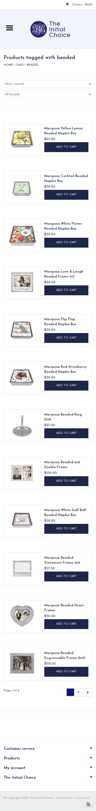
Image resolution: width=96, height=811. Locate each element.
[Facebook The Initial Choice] (44, 727)
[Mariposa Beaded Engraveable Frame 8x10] (22, 663)
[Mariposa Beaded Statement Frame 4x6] (22, 568)
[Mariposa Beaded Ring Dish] (22, 425)
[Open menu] (9, 28)
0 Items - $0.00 (81, 4)
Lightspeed (81, 797)
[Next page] (87, 692)
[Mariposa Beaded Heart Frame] (22, 615)
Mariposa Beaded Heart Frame (64, 608)
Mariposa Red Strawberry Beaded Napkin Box (65, 369)
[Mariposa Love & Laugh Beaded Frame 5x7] (22, 282)
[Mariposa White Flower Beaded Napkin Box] (22, 234)
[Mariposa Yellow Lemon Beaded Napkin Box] (22, 138)
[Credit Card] (87, 804)
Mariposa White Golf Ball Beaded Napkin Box (65, 512)
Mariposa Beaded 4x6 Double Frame (62, 464)
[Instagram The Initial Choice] (52, 727)
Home (8, 64)
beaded (32, 64)
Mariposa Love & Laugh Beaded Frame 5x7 (63, 274)
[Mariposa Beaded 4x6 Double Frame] (22, 472)
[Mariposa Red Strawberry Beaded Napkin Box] (22, 377)
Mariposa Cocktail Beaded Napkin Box (66, 178)
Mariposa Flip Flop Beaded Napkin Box (60, 321)
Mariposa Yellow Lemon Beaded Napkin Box (63, 131)
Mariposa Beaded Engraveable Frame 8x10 (64, 655)
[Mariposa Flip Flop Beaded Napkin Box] (22, 329)
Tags (20, 64)
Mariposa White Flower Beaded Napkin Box (63, 226)
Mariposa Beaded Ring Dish (63, 417)
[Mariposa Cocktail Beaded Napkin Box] (22, 186)
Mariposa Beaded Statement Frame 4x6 (62, 560)
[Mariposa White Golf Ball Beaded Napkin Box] (22, 520)
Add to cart (66, 146)
